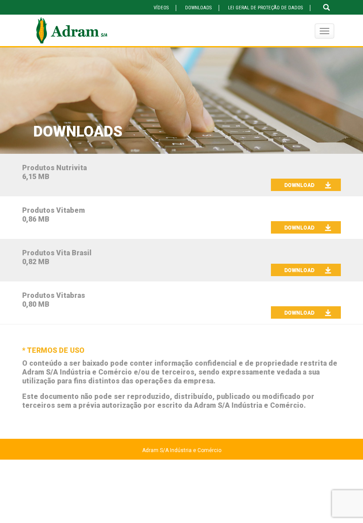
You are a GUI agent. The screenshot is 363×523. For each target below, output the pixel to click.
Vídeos (161, 8)
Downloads (198, 8)
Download (299, 185)
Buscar (326, 7)
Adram (71, 30)
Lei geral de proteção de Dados (265, 8)
